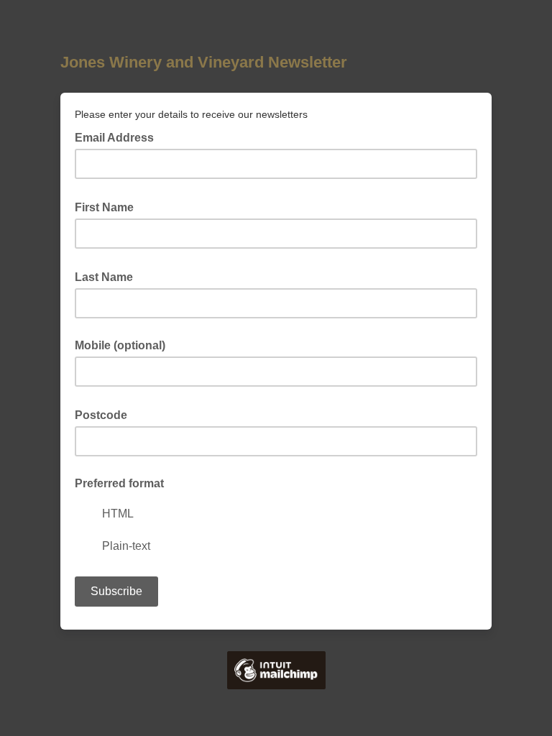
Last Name (108, 276)
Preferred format (119, 483)
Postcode (105, 414)
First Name (108, 206)
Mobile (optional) (120, 345)
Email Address (118, 136)
